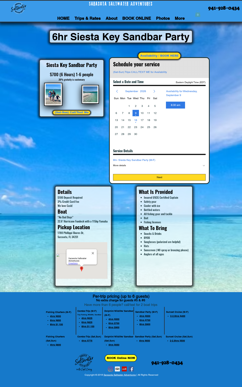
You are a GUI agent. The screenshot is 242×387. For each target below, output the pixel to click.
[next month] (154, 91)
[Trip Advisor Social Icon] (117, 368)
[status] (191, 82)
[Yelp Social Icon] (124, 368)
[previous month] (117, 91)
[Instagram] (110, 368)
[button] (198, 13)
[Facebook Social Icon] (131, 368)
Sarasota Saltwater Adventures (120, 375)
